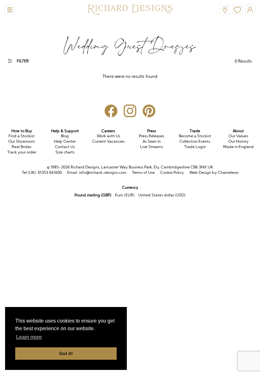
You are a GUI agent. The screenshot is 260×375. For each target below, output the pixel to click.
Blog (65, 135)
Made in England (238, 146)
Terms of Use (143, 172)
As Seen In (152, 141)
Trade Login (195, 146)
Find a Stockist (22, 135)
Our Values (238, 135)
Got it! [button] (66, 353)
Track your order (21, 152)
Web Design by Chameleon (213, 172)
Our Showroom (21, 141)
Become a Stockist (195, 135)
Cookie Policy (172, 172)
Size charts (65, 152)
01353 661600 (50, 172)
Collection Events (194, 141)
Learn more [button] (29, 337)
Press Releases (151, 135)
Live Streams (151, 146)
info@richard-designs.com (103, 172)
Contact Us (65, 146)
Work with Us (108, 135)
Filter (23, 60)
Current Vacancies (108, 141)
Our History (238, 141)
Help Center (65, 141)
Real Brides (21, 146)
